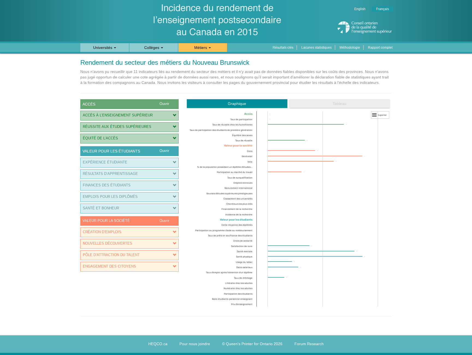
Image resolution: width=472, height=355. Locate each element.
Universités (103, 47)
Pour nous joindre (194, 344)
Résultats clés (283, 47)
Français (382, 9)
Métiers (201, 47)
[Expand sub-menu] (174, 115)
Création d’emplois (102, 232)
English (359, 9)
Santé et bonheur (101, 208)
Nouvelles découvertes (107, 243)
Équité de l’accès (100, 138)
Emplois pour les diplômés (110, 197)
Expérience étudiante (105, 162)
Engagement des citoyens (109, 266)
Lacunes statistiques (316, 47)
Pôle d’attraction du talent (111, 255)
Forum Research (309, 344)
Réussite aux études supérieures (117, 127)
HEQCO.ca (157, 344)
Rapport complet (380, 47)
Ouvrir (164, 104)
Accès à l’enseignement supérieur (118, 115)
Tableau (339, 103)
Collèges (152, 47)
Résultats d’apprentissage (110, 174)
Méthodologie (350, 47)
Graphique (237, 103)
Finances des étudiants (107, 185)
